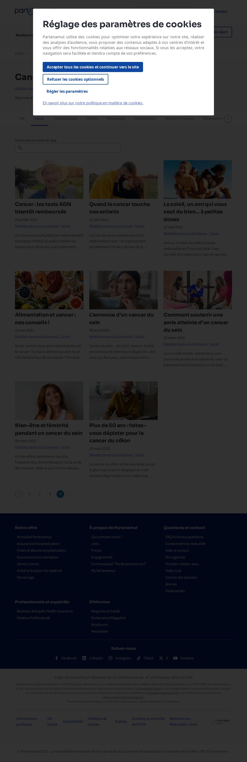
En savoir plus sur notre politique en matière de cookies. (93, 103)
